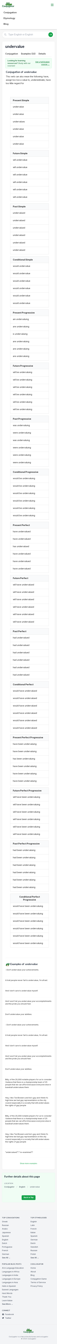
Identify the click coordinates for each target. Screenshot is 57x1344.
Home (33, 1268)
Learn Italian (7, 1300)
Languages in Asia (10, 1282)
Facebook (9, 1314)
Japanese (6, 1232)
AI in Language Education (13, 1268)
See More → (7, 1304)
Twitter (8, 1318)
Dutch (4, 1243)
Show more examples (28, 1163)
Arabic (5, 1229)
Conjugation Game (39, 1279)
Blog (6, 24)
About (33, 1272)
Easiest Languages (10, 1289)
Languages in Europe (11, 1279)
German (5, 1254)
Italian (33, 1232)
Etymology (9, 18)
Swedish (34, 1247)
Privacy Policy (37, 1286)
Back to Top (28, 1197)
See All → (6, 1258)
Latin (33, 1225)
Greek (5, 1221)
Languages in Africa (10, 1272)
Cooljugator (9, 1187)
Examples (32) (28, 53)
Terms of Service (38, 1282)
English (22, 1187)
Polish (33, 1254)
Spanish (5, 1236)
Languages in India (10, 1275)
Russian (5, 1225)
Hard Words (7, 1293)
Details (42, 53)
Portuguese (7, 1247)
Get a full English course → (42, 63)
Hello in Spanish (9, 1286)
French (5, 1250)
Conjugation (10, 12)
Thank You (6, 1297)
